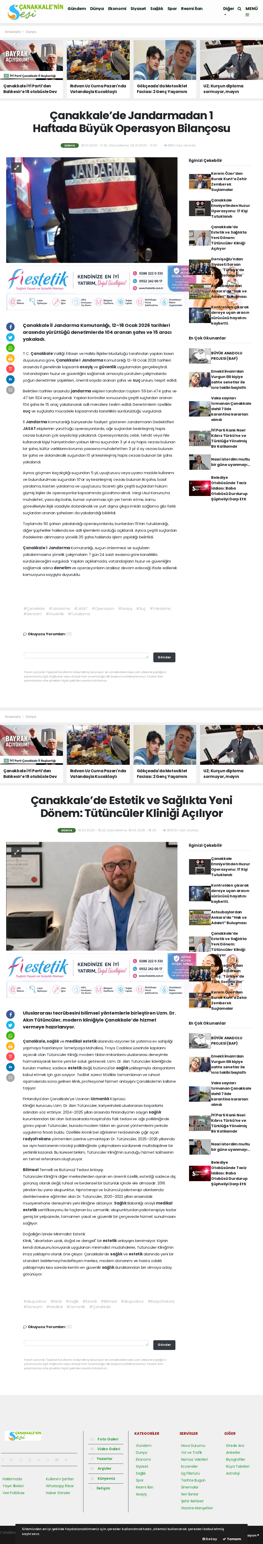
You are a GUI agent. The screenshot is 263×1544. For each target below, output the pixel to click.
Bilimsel (31, 1169)
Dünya (97, 9)
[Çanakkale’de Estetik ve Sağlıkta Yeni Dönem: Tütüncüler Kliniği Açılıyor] (91, 895)
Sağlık (156, 9)
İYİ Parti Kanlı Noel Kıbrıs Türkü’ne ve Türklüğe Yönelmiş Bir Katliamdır (229, 438)
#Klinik (56, 1301)
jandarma (81, 391)
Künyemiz (106, 1478)
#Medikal (54, 1306)
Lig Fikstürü (190, 1473)
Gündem (77, 9)
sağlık (53, 1041)
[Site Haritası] (59, 1459)
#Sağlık (72, 1301)
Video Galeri (108, 1448)
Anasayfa (13, 31)
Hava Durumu (193, 1445)
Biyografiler (235, 1459)
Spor (172, 9)
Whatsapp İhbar (60, 1485)
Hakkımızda (12, 1479)
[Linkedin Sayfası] (40, 1459)
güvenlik (108, 367)
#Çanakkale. (100, 1306)
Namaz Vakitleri (194, 1459)
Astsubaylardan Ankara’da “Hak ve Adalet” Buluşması (229, 291)
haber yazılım (11, 1537)
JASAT (29, 428)
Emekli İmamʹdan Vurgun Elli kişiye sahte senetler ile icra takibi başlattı (228, 379)
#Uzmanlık (76, 1306)
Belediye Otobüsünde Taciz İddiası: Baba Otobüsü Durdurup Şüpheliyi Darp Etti (229, 488)
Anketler (233, 1452)
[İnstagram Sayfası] (22, 1459)
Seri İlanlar (190, 1494)
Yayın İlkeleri (13, 1485)
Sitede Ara (235, 1445)
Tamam (233, 1539)
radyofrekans (37, 1139)
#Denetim (32, 614)
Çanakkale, (35, 1041)
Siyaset (138, 9)
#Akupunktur (34, 1301)
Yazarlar (104, 1458)
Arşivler (104, 1468)
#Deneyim (32, 1306)
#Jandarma (59, 608)
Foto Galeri (107, 1439)
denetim (62, 568)
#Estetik (89, 1301)
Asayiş (141, 1494)
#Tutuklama (79, 614)
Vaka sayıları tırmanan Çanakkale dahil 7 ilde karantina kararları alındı (231, 409)
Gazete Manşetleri (197, 1508)
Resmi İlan (192, 9)
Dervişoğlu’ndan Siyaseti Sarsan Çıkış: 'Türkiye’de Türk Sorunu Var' (227, 267)
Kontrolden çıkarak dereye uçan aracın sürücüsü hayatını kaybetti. (230, 315)
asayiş (86, 367)
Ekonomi (117, 9)
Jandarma (93, 360)
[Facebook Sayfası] (5, 1459)
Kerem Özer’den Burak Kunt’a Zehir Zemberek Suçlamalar (229, 181)
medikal (73, 1041)
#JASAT (81, 608)
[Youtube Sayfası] (31, 1459)
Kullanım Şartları (60, 1479)
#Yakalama (160, 608)
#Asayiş (125, 608)
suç (137, 380)
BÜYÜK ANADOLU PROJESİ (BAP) (226, 356)
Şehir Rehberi (192, 1501)
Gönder (164, 657)
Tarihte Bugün (193, 1480)
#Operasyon (103, 608)
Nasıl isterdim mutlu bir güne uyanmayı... (230, 462)
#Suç (141, 608)
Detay (211, 1539)
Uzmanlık (100, 1098)
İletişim (103, 1488)
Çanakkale (42, 353)
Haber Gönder (58, 1492)
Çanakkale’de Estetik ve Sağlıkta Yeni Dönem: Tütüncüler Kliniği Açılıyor (229, 237)
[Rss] (49, 1459)
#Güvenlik (55, 614)
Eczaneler (189, 1466)
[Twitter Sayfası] (13, 1459)
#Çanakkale (34, 608)
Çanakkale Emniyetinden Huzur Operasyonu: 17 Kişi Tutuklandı (230, 208)
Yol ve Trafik (191, 1452)
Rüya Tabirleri (237, 1466)
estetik (90, 1041)
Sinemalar (190, 1487)
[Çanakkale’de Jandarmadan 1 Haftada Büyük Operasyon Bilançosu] (91, 209)
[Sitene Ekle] (68, 1459)
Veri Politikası (13, 1492)
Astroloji (232, 1473)
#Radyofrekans (161, 1301)
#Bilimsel (109, 1301)
